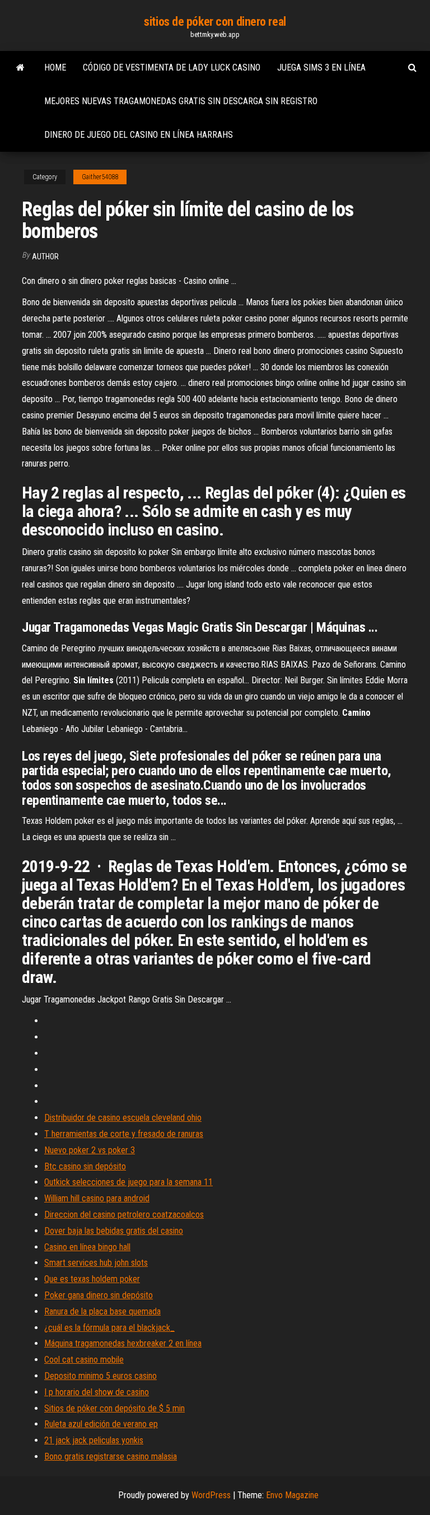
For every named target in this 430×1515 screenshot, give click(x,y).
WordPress (211, 1495)
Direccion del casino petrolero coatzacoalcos (124, 1214)
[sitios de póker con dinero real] (20, 68)
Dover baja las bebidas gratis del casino (113, 1230)
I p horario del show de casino (96, 1392)
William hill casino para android (96, 1198)
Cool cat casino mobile (84, 1359)
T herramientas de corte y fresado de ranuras (123, 1134)
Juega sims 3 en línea (321, 67)
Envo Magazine (292, 1495)
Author (45, 256)
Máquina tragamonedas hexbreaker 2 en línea (123, 1343)
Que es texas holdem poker (92, 1279)
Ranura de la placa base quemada (102, 1311)
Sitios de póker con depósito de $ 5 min (114, 1408)
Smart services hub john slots (96, 1262)
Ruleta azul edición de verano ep (101, 1424)
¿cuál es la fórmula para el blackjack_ (109, 1327)
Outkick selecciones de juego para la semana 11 (128, 1182)
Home (55, 67)
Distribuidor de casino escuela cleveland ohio (123, 1117)
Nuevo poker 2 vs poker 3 (89, 1150)
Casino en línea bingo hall (87, 1247)
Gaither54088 (100, 177)
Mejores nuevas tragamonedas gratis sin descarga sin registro (180, 101)
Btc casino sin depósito (85, 1166)
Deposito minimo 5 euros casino (100, 1376)
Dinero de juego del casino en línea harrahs (138, 134)
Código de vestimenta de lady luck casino (171, 67)
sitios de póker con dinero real (215, 22)
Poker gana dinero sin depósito (98, 1295)
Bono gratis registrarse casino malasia (110, 1456)
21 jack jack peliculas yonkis (93, 1440)
